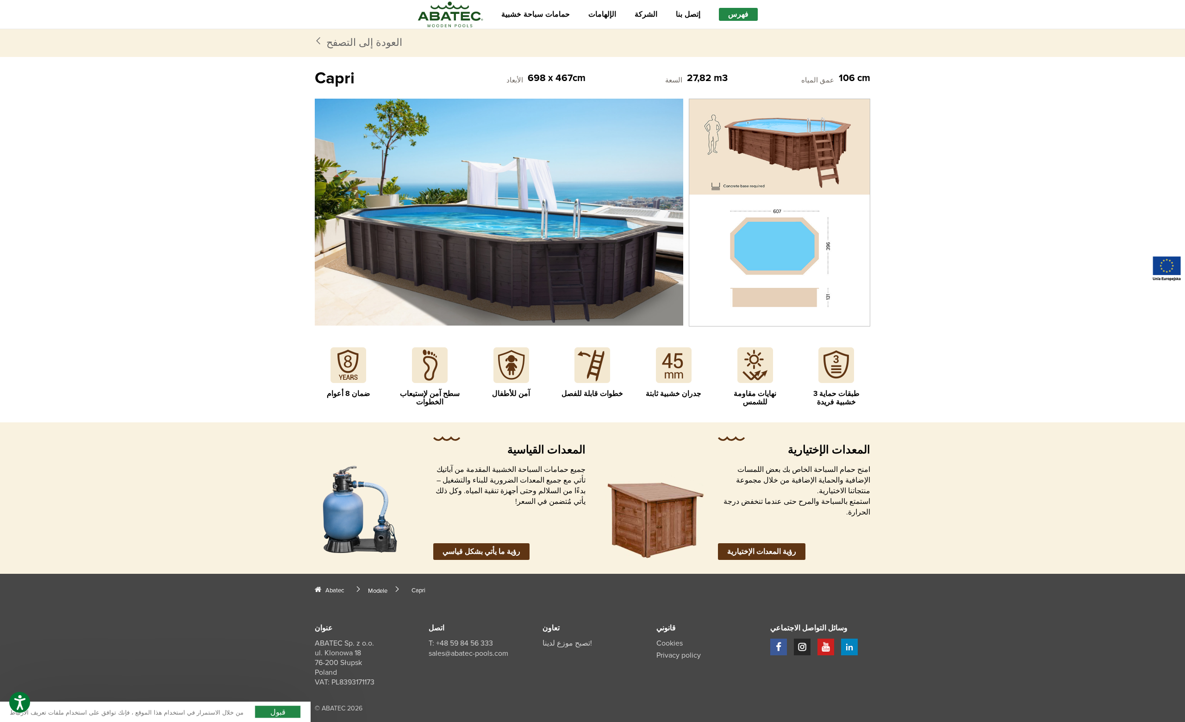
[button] (19, 702)
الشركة (646, 14)
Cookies (669, 643)
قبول (278, 711)
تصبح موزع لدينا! (567, 643)
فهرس (738, 14)
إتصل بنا (688, 14)
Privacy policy (678, 655)
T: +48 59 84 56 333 (461, 643)
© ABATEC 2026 (338, 708)
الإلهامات (602, 14)
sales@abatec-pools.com (468, 653)
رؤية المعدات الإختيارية (761, 551)
